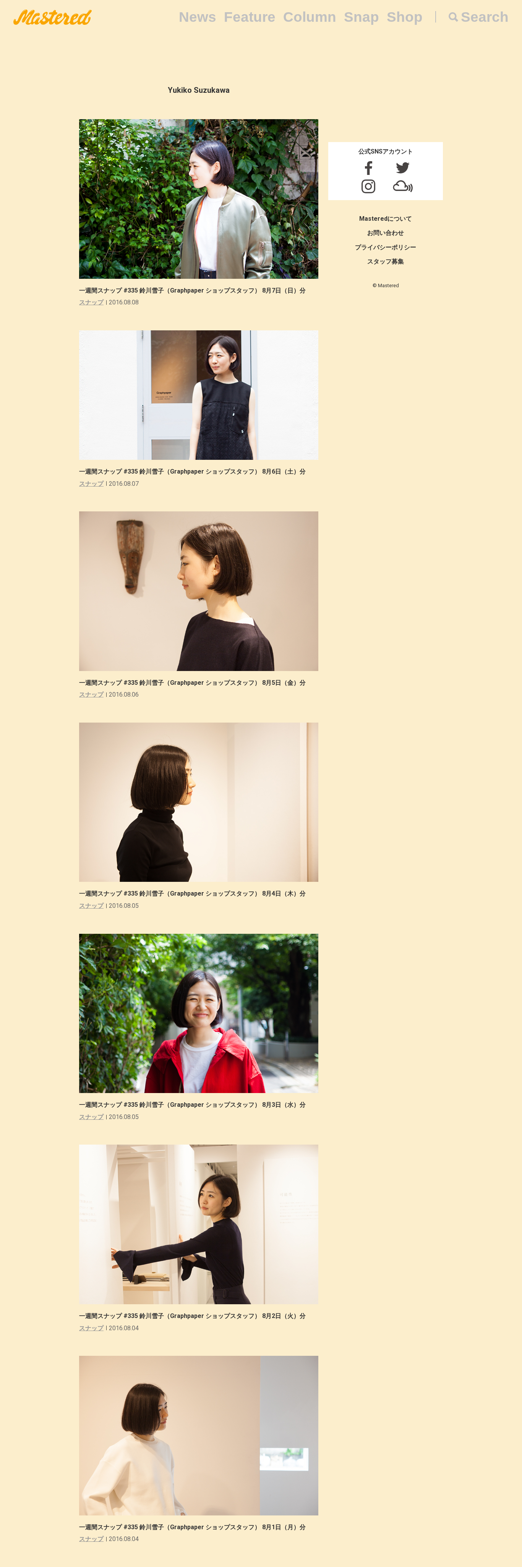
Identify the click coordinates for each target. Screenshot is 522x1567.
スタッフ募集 (385, 261)
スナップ (91, 302)
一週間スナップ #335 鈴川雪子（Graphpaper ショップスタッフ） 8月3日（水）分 (192, 1104)
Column (309, 17)
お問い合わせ (385, 232)
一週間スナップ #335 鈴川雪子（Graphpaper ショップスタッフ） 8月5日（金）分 (192, 682)
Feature (250, 17)
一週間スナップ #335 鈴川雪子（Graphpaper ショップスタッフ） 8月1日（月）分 (192, 1527)
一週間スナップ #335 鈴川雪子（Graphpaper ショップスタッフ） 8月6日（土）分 (192, 471)
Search (485, 17)
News (197, 17)
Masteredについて (385, 218)
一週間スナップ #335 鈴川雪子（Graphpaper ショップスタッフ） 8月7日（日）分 (192, 290)
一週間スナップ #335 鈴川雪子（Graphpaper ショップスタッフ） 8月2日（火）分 (192, 1316)
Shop (405, 17)
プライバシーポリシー (385, 247)
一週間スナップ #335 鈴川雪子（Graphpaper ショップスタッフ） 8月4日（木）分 (192, 893)
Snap (361, 17)
